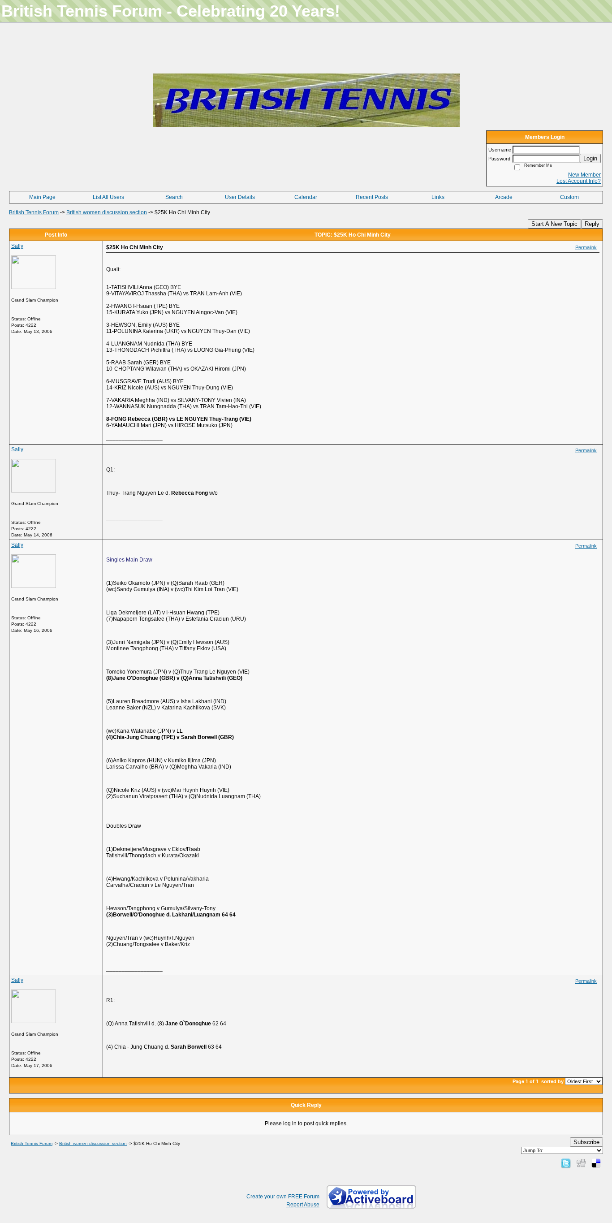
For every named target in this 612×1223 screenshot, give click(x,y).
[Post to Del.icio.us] (596, 1163)
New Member (584, 175)
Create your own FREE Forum (282, 1196)
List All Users (108, 197)
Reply (592, 223)
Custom (569, 197)
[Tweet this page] (566, 1163)
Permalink (586, 247)
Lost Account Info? (578, 181)
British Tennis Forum (34, 212)
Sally (17, 246)
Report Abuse (302, 1204)
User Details (240, 197)
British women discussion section (106, 212)
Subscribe (586, 1142)
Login (590, 158)
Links (437, 197)
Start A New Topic (554, 223)
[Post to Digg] (581, 1163)
